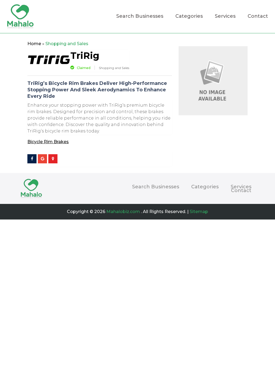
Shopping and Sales (66, 43)
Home (34, 43)
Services (225, 16)
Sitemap (199, 211)
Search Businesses (139, 16)
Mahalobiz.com (123, 211)
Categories (189, 16)
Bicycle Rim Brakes (48, 141)
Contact (258, 16)
